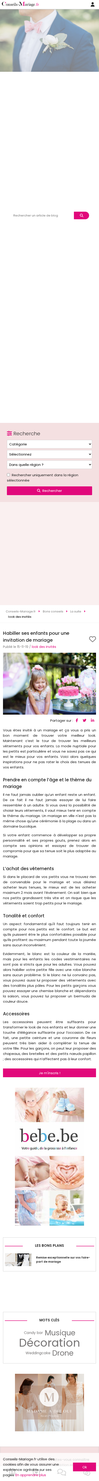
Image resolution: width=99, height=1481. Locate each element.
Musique (60, 1333)
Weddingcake (38, 1353)
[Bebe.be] (49, 1224)
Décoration (49, 1343)
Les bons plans (49, 1245)
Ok (84, 1467)
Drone (62, 1353)
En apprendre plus (30, 1474)
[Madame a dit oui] (49, 1430)
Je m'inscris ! (49, 1073)
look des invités (44, 646)
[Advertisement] (49, 553)
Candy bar (33, 1332)
